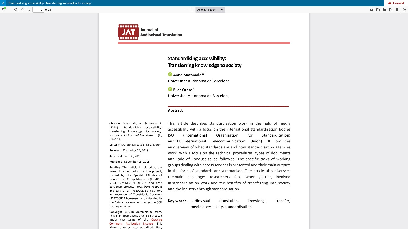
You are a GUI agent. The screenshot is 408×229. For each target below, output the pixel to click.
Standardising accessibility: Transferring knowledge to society (49, 3)
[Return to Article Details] (3, 3)
